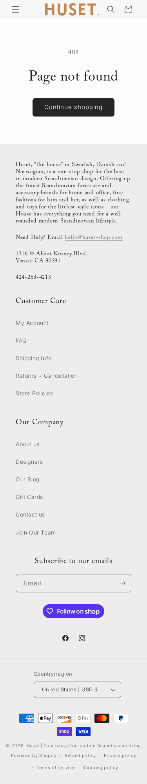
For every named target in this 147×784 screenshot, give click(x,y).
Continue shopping (73, 107)
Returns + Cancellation (47, 375)
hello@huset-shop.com (93, 237)
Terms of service (55, 767)
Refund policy (80, 755)
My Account (32, 322)
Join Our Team (36, 532)
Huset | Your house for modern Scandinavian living (84, 745)
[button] (15, 9)
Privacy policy (120, 755)
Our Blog (28, 479)
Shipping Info (34, 358)
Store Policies (34, 393)
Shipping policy (100, 767)
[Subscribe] (122, 583)
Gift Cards (29, 496)
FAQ (21, 340)
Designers (29, 461)
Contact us (30, 514)
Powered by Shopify (34, 755)
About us (28, 444)
